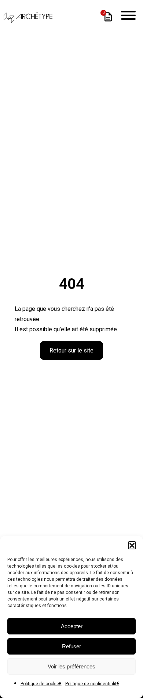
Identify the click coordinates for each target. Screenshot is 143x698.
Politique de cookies (41, 683)
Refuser (71, 646)
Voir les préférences (71, 666)
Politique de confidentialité (92, 683)
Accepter (71, 626)
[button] (132, 545)
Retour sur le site (72, 350)
